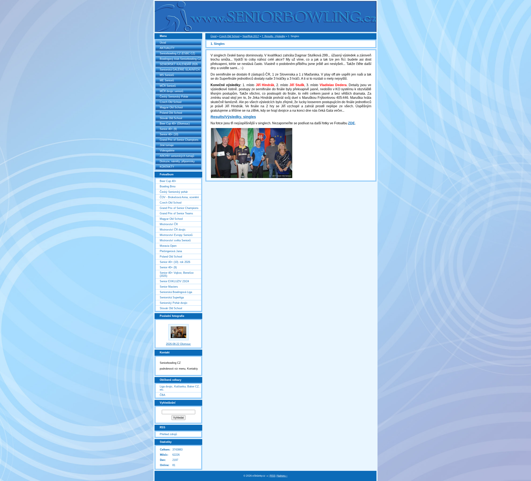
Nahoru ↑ (282, 476)
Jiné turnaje (167, 145)
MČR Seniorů (168, 85)
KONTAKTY (167, 166)
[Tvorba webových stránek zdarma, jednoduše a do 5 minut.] (267, 476)
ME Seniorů (167, 80)
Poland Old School (171, 112)
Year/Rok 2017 (250, 36)
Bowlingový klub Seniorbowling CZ (180, 58)
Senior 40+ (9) (168, 129)
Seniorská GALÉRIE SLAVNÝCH (180, 69)
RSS (272, 476)
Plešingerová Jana (171, 251)
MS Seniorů (167, 75)
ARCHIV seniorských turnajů (177, 155)
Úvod (163, 42)
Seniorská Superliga (172, 297)
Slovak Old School (171, 118)
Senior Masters (169, 286)
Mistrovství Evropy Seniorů (176, 235)
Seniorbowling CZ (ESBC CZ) (177, 53)
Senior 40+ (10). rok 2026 (175, 262)
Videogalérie (167, 150)
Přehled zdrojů (168, 434)
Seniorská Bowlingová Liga (176, 292)
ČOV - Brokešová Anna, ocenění (179, 197)
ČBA (162, 395)
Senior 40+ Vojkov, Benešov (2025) (177, 274)
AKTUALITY (167, 48)
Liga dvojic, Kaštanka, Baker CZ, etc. (180, 388)
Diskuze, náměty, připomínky (177, 161)
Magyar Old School (171, 107)
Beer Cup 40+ (168, 181)
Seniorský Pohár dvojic (174, 302)
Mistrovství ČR (169, 224)
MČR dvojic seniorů (171, 91)
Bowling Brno (167, 186)
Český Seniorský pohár (174, 191)
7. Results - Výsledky (273, 36)
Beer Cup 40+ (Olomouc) (175, 123)
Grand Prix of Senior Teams (176, 213)
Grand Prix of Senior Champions (179, 139)
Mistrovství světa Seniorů (175, 240)
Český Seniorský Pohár (174, 96)
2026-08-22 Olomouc (178, 343)
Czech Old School (170, 102)
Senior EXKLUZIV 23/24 (174, 281)
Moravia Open (168, 245)
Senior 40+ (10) (169, 134)
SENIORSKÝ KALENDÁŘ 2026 (179, 64)
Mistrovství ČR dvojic (173, 229)
